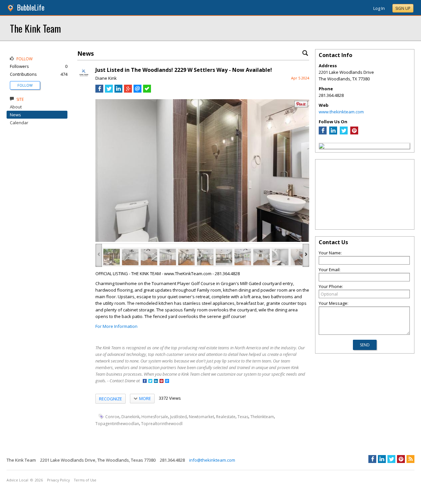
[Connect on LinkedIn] (156, 381)
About (16, 107)
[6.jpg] (205, 257)
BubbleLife (30, 7)
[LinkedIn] (333, 133)
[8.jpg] (243, 257)
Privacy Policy (58, 480)
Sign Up (402, 8)
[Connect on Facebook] (145, 381)
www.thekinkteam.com (341, 112)
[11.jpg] (299, 257)
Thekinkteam (262, 416)
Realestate (225, 416)
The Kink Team (35, 28)
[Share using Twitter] (109, 91)
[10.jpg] (280, 257)
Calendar (19, 123)
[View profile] (83, 78)
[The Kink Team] (321, 147)
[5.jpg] (186, 257)
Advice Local (17, 480)
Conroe (112, 416)
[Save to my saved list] (147, 91)
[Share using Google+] (128, 91)
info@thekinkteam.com (212, 460)
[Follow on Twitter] (150, 381)
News (15, 115)
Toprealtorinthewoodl (162, 423)
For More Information (116, 326)
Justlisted (178, 416)
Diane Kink (106, 78)
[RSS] (410, 459)
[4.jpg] (168, 257)
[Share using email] (137, 91)
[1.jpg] (111, 257)
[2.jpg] (130, 257)
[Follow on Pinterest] (161, 381)
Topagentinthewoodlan (117, 423)
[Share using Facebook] (99, 91)
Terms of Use (85, 480)
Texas (242, 416)
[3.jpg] (149, 257)
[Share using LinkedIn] (118, 91)
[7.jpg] (224, 257)
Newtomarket (201, 416)
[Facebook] (323, 133)
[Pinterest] (354, 133)
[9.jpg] (261, 257)
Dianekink (130, 416)
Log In (379, 8)
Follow (25, 85)
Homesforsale (154, 416)
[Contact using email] (167, 381)
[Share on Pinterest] (301, 105)
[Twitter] (344, 133)
